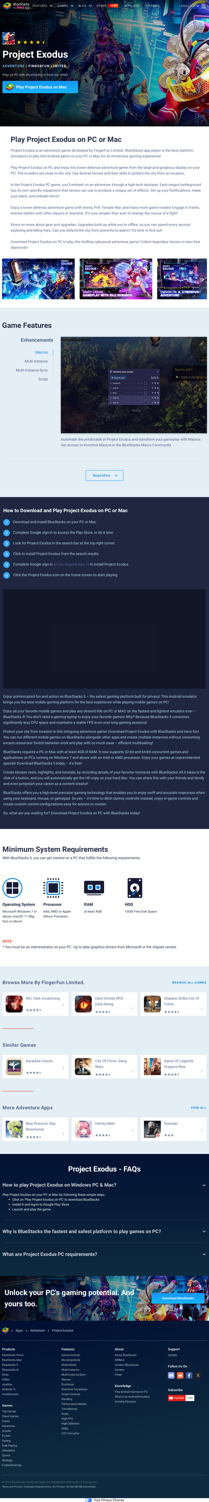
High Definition (70, 1423)
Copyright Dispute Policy (37, 1486)
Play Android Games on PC (131, 1391)
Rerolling (66, 1399)
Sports (6, 1455)
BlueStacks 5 (10, 1364)
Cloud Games (10, 1416)
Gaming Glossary (125, 1401)
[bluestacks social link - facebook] (189, 1375)
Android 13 (9, 1389)
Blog (82, 5)
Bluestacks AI (10, 1369)
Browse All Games (189, 982)
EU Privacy (59, 1486)
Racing (6, 1440)
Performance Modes (74, 1404)
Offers (6, 1379)
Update (172, 1355)
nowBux (7, 1384)
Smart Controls (70, 1394)
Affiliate (131, 5)
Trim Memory (69, 1408)
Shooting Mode (70, 1360)
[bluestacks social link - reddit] (180, 1375)
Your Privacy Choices (109, 1500)
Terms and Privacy (12, 1486)
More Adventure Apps (27, 1108)
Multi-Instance (70, 1369)
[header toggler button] (204, 6)
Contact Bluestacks (127, 1364)
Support (152, 5)
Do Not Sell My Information (81, 1486)
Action (6, 1421)
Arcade (6, 1430)
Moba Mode (68, 1364)
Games (63, 5)
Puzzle (6, 1435)
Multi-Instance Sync (73, 1374)
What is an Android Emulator (132, 1396)
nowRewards (10, 1394)
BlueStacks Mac (12, 1360)
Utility (64, 1428)
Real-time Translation (74, 1389)
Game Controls (70, 1355)
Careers (119, 1369)
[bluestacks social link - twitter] (198, 1375)
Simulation (8, 1450)
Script (65, 1413)
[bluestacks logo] (16, 6)
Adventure (13, 66)
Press (118, 1374)
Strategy (7, 1460)
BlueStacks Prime (12, 1355)
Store (107, 5)
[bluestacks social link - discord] (171, 1375)
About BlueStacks (126, 1355)
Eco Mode (67, 1384)
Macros (66, 1379)
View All (199, 1107)
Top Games (9, 1411)
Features (39, 5)
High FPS (67, 1418)
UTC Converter (70, 1433)
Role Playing (9, 1445)
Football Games (11, 1465)
